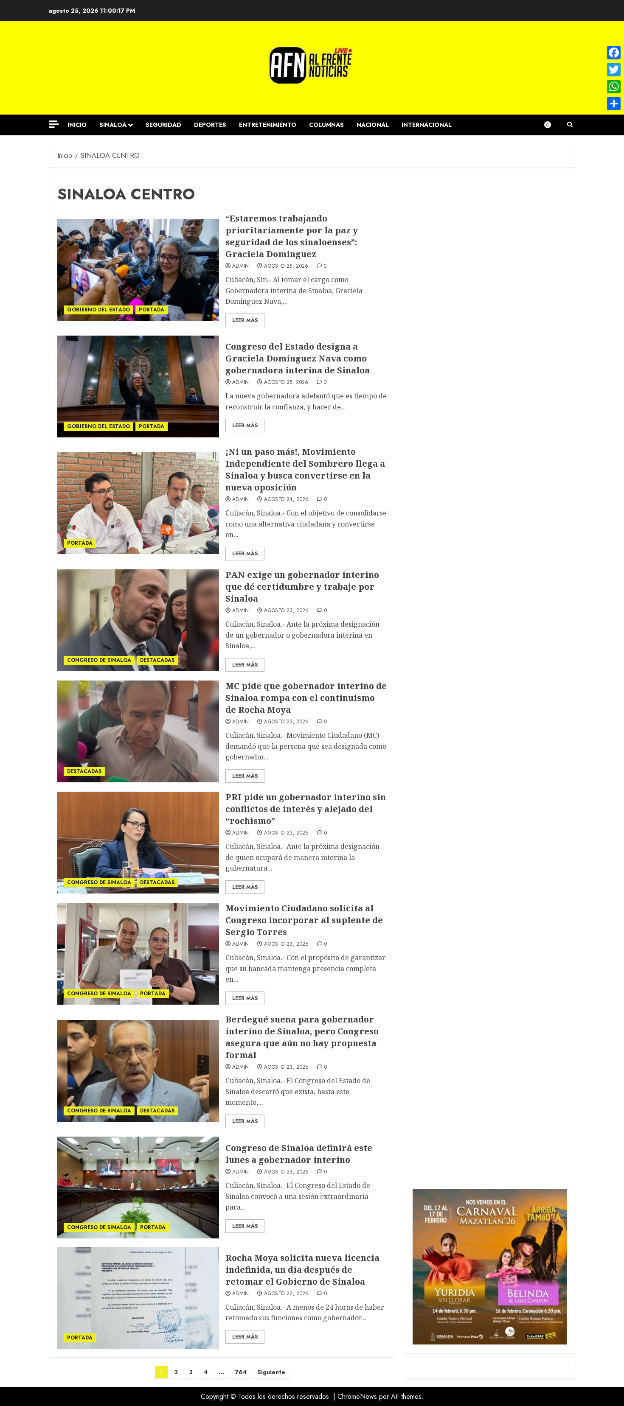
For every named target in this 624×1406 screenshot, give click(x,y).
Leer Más (245, 320)
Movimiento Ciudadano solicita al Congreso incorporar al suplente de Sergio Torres (304, 920)
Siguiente (271, 1372)
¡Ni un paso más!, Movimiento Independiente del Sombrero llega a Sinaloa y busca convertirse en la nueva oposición (305, 469)
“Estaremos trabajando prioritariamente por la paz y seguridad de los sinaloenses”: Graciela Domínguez (291, 236)
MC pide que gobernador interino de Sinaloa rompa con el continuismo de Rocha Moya (306, 697)
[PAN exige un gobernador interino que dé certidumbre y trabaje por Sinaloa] (138, 620)
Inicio (77, 124)
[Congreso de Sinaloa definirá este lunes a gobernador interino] (138, 1187)
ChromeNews (357, 1396)
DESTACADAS (157, 660)
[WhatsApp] (613, 86)
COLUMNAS (326, 124)
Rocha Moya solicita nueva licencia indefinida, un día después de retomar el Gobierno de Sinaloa (302, 1269)
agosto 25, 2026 (286, 266)
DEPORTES (210, 124)
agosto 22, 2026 (286, 1294)
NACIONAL (373, 124)
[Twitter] (613, 69)
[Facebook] (613, 52)
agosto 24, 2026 (286, 499)
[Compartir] (613, 103)
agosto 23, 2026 (286, 611)
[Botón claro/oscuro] (551, 124)
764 (241, 1372)
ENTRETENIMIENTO (267, 124)
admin (240, 266)
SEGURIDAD (163, 124)
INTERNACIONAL (427, 124)
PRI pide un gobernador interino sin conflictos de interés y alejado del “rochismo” (305, 808)
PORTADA (151, 310)
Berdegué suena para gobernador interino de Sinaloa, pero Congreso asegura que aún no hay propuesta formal (302, 1037)
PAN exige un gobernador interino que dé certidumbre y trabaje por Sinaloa (302, 586)
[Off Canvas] (54, 124)
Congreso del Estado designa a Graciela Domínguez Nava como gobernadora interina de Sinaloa (297, 358)
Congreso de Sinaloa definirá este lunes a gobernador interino (298, 1153)
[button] (570, 125)
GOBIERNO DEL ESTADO (98, 310)
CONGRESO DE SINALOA (99, 660)
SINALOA (112, 124)
